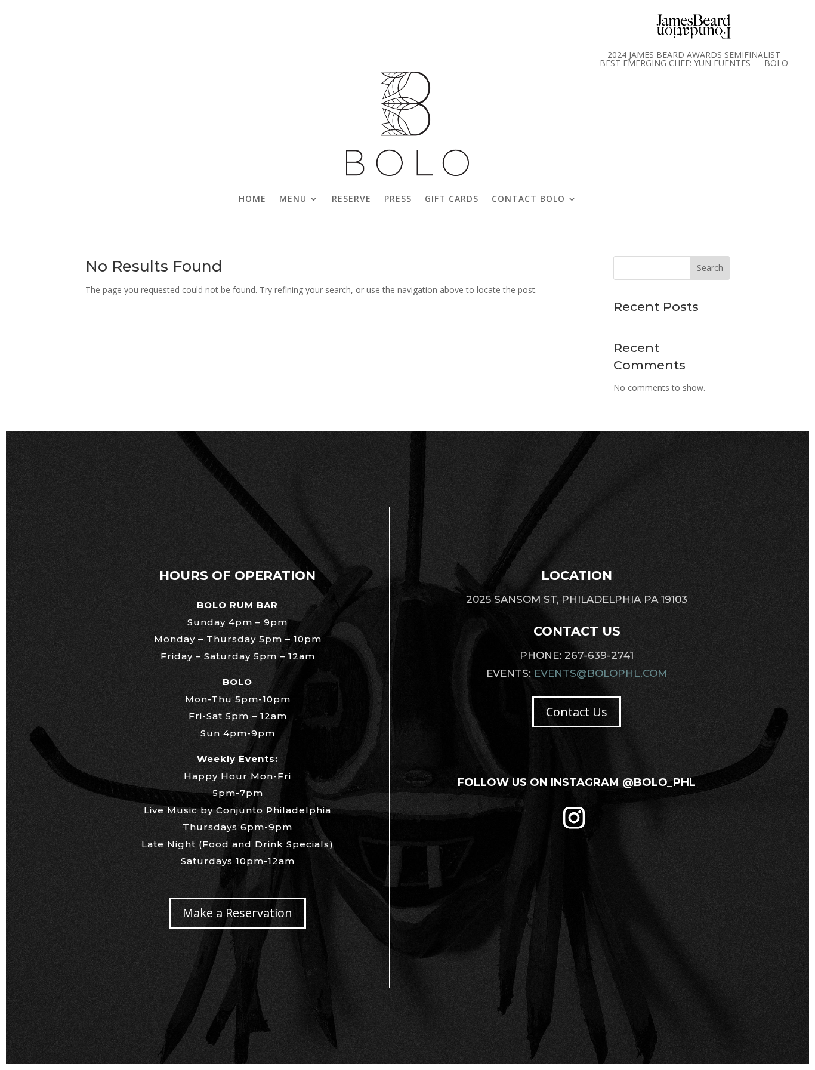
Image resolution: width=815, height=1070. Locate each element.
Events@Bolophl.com (600, 673)
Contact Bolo (528, 198)
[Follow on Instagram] (573, 817)
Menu (293, 198)
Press (398, 198)
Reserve (351, 198)
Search (710, 267)
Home (252, 198)
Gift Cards (451, 198)
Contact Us (576, 712)
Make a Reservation (237, 913)
